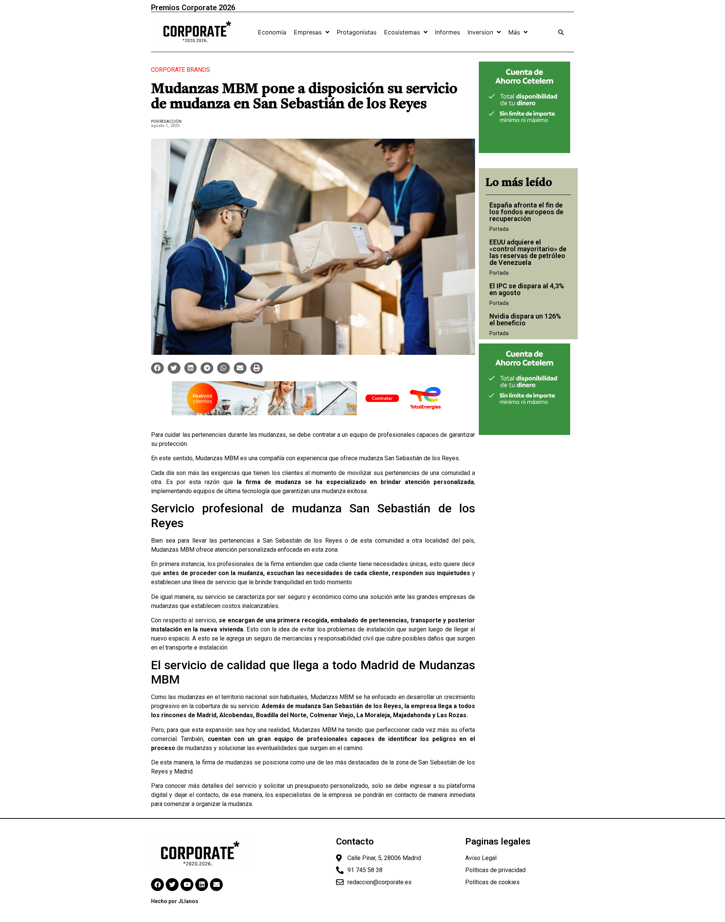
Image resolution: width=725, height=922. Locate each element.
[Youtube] (186, 884)
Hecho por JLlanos (174, 901)
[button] (157, 368)
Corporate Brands (180, 69)
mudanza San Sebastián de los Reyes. (409, 458)
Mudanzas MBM (217, 458)
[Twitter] (172, 884)
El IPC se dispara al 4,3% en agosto (526, 289)
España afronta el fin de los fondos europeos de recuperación (526, 212)
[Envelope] (216, 884)
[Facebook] (157, 884)
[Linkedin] (201, 884)
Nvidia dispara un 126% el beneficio (525, 319)
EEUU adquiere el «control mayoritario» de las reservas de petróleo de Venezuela (527, 252)
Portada (499, 229)
